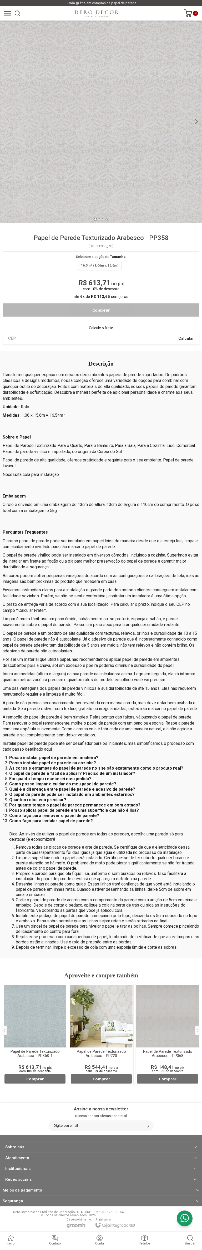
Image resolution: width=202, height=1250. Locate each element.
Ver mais (34, 1079)
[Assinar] (148, 1125)
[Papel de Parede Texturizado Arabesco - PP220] (101, 1034)
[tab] (95, 219)
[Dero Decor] (97, 13)
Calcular (186, 338)
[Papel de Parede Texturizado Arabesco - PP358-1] (35, 1034)
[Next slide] (196, 121)
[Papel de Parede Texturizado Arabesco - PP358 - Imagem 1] (101, 122)
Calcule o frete (101, 328)
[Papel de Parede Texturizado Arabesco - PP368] (167, 1034)
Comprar (101, 310)
